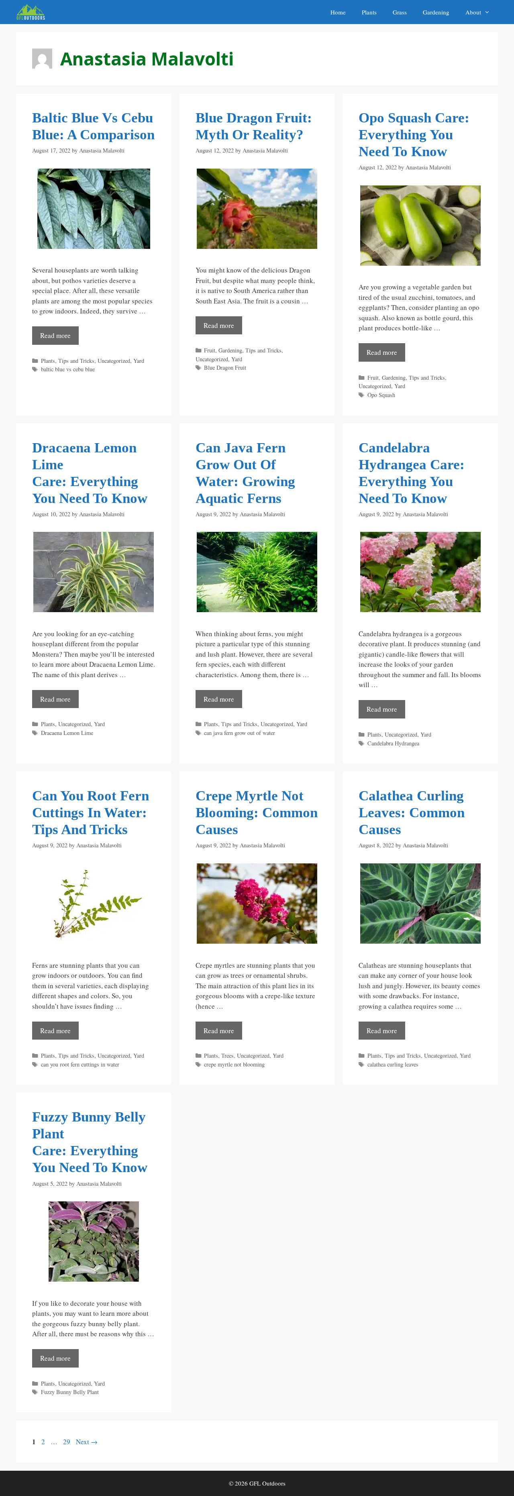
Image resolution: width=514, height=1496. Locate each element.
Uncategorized (114, 360)
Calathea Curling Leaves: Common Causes (412, 812)
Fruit (209, 350)
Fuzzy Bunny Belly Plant (70, 1392)
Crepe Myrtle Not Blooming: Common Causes (257, 812)
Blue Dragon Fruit (225, 367)
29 (67, 1441)
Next (87, 1441)
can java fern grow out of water (239, 733)
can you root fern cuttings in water (80, 1064)
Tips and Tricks (76, 360)
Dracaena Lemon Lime (67, 733)
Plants (369, 12)
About (473, 12)
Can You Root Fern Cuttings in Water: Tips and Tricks (90, 812)
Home (338, 12)
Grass (400, 12)
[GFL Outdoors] (32, 12)
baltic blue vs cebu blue (68, 369)
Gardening (436, 12)
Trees (227, 1055)
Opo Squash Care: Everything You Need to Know (416, 134)
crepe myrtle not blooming (234, 1064)
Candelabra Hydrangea (393, 743)
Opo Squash (381, 395)
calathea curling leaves (392, 1064)
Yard (138, 360)
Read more (55, 335)
